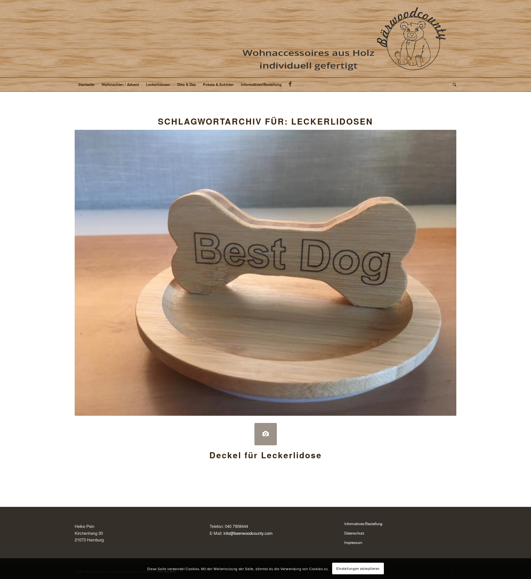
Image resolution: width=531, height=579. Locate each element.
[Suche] (452, 84)
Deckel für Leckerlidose (265, 455)
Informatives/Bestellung (363, 523)
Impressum (353, 542)
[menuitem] (86, 84)
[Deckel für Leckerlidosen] (265, 434)
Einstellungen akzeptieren (358, 568)
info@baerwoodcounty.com (248, 533)
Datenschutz (354, 533)
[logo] (345, 38)
